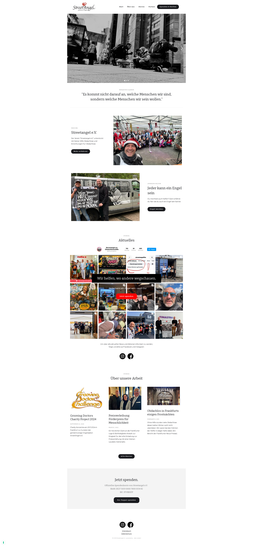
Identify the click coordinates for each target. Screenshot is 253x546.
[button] (71, 48)
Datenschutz (126, 534)
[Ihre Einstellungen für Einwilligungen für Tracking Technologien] (3, 542)
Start (121, 7)
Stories (142, 7)
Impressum (126, 531)
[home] (84, 7)
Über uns (131, 7)
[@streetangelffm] (99, 249)
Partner (152, 7)
